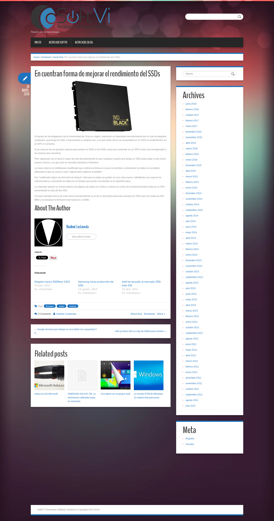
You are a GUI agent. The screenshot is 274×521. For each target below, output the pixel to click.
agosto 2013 (192, 282)
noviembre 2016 (194, 137)
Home (37, 57)
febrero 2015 (192, 182)
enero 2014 (191, 255)
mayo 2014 (191, 232)
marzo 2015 (192, 176)
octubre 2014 (192, 204)
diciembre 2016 (193, 131)
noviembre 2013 (194, 266)
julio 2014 (191, 221)
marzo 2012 (192, 361)
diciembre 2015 (193, 165)
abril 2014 (191, 238)
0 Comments (44, 314)
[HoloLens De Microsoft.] (49, 375)
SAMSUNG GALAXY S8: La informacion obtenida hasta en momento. (82, 398)
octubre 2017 (192, 115)
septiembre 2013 (194, 277)
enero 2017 (191, 126)
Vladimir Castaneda (77, 227)
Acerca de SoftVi (58, 42)
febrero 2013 (192, 316)
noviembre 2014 (194, 199)
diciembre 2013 (193, 260)
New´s (161, 314)
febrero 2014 (192, 249)
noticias (72, 306)
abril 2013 (191, 305)
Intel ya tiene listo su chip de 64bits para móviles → (141, 331)
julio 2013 (191, 288)
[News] (70, 17)
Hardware (46, 57)
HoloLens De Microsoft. (46, 394)
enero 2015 (191, 187)
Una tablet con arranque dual (115, 394)
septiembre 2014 (194, 210)
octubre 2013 (192, 271)
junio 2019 (191, 104)
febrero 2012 (192, 366)
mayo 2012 (191, 350)
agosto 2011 (192, 400)
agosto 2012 (192, 338)
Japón (61, 306)
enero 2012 (191, 372)
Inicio (37, 42)
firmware (50, 306)
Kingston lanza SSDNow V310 (52, 281)
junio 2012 (191, 344)
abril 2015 (191, 171)
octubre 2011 (192, 389)
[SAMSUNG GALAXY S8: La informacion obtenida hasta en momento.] (82, 375)
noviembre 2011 (194, 383)
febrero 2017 (192, 120)
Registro (190, 438)
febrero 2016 (192, 154)
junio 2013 (191, 294)
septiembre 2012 (194, 333)
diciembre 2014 (193, 193)
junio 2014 (191, 227)
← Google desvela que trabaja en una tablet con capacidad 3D (65, 331)
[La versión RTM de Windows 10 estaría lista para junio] (149, 375)
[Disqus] (101, 457)
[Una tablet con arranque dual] (115, 375)
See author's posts (81, 236)
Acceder (190, 444)
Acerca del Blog (84, 42)
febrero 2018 (192, 109)
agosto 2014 (192, 215)
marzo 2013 (192, 310)
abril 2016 (191, 143)
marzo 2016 (192, 148)
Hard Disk (58, 57)
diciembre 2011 (193, 378)
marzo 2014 (192, 243)
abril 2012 (191, 355)
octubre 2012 (192, 327)
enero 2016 (191, 159)
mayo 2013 (191, 299)
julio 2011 (191, 405)
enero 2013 (191, 322)
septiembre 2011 (194, 394)
